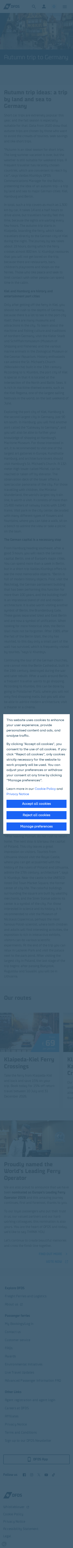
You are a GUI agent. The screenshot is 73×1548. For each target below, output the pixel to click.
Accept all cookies (36, 804)
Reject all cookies (36, 815)
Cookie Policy (45, 789)
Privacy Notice (17, 794)
